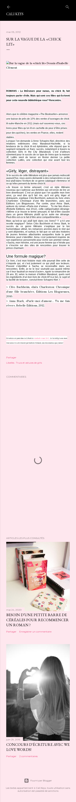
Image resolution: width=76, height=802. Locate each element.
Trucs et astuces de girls (29, 362)
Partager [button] (11, 357)
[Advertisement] (38, 502)
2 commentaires (28, 756)
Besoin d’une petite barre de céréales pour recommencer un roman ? (37, 619)
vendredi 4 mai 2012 (41, 338)
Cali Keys (14, 14)
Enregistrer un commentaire (35, 631)
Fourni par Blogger (41, 780)
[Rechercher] (67, 6)
